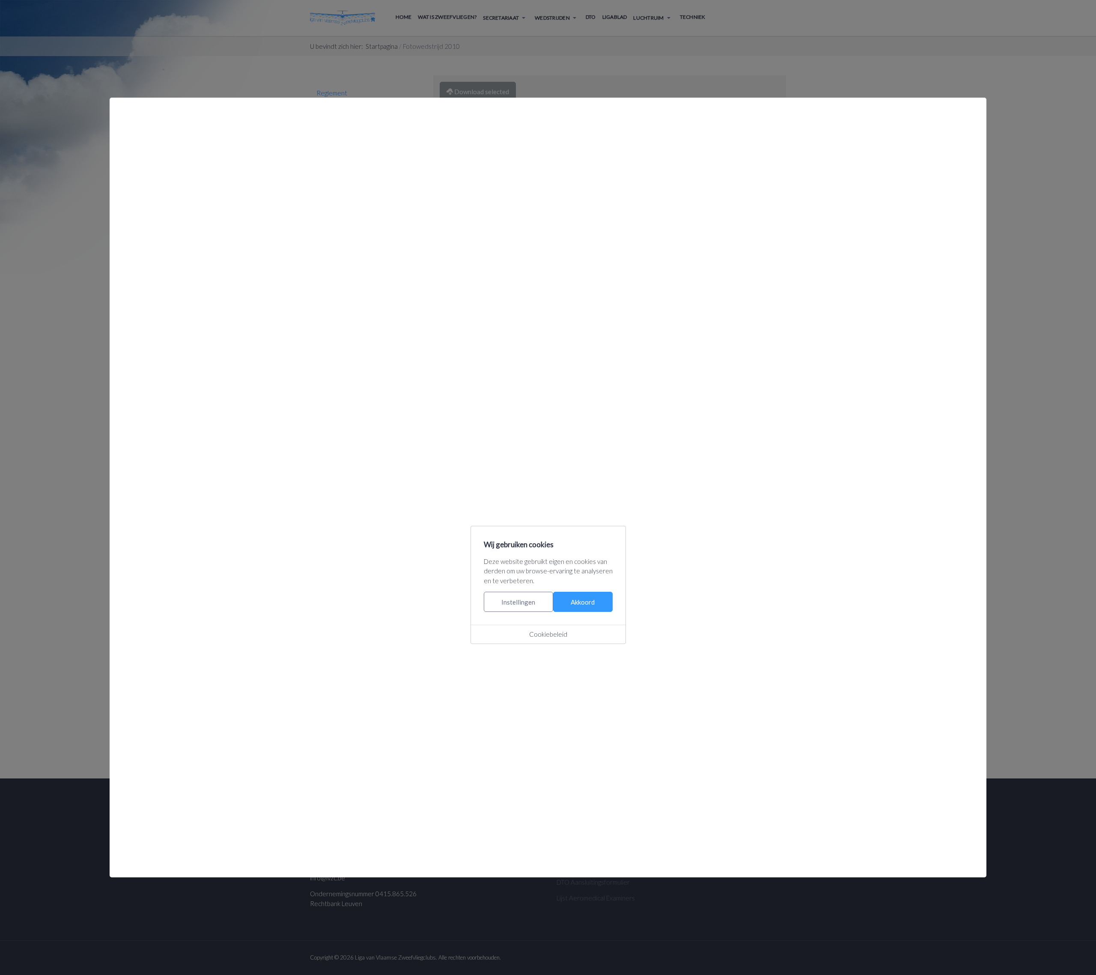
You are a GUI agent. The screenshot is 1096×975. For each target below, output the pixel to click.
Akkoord (583, 602)
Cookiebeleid (548, 634)
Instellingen (518, 602)
